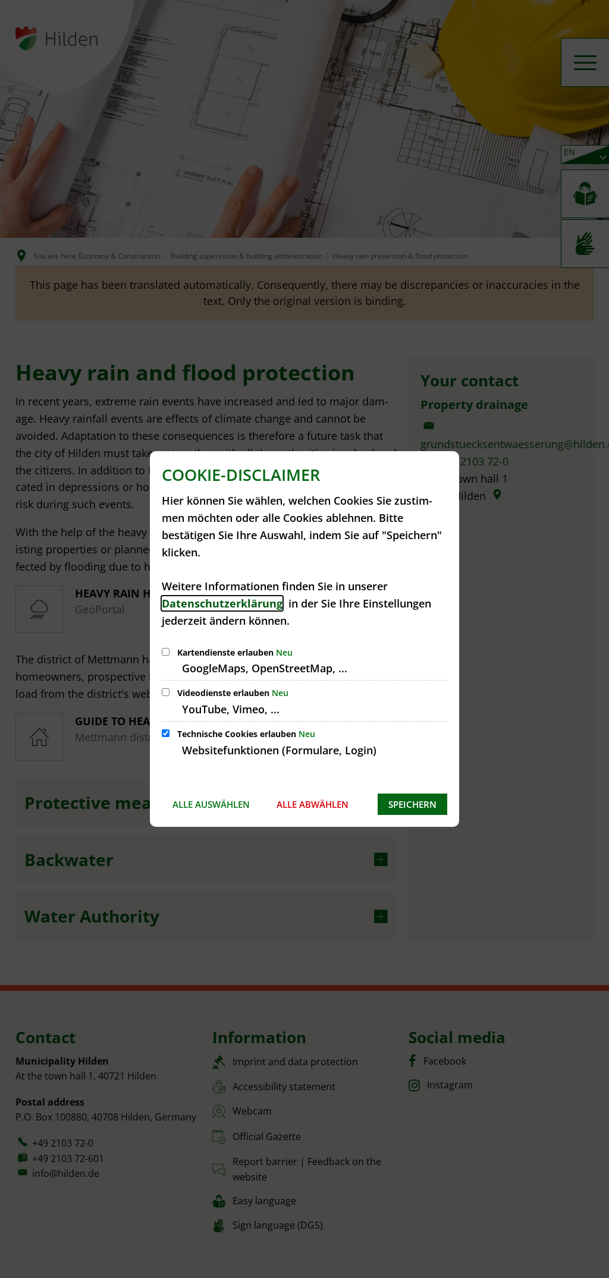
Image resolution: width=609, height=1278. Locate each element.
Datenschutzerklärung (222, 603)
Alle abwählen (313, 804)
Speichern (412, 804)
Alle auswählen (211, 804)
